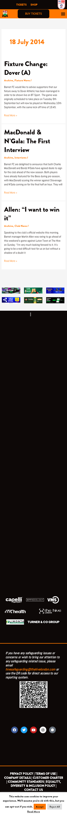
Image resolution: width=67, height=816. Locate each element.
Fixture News (22, 80)
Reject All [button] (55, 806)
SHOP (34, 4)
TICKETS (21, 4)
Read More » (10, 115)
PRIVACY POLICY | (22, 774)
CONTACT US (33, 790)
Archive (8, 80)
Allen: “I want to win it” (32, 214)
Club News (21, 226)
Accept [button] (40, 806)
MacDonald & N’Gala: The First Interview (27, 141)
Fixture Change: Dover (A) (26, 68)
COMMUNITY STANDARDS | (26, 782)
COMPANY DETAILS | (18, 778)
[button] (63, 14)
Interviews (20, 158)
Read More (33, 812)
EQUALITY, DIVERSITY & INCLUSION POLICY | (36, 784)
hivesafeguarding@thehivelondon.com (30, 669)
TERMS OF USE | (46, 774)
